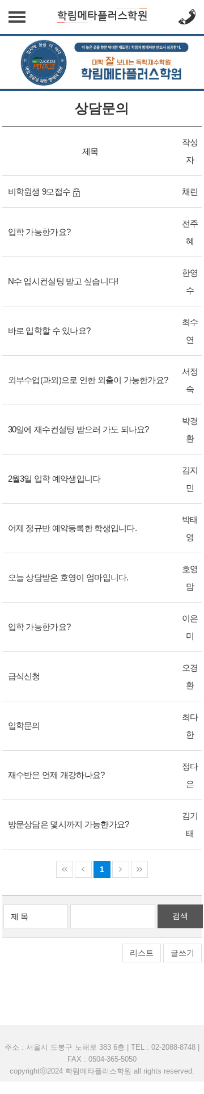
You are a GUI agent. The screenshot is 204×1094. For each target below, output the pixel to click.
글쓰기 (182, 952)
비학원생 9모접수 (39, 191)
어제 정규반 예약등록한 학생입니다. (72, 528)
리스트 (142, 952)
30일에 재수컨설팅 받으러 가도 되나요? (78, 429)
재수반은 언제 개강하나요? (56, 775)
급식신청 (24, 676)
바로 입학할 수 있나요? (49, 330)
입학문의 (24, 725)
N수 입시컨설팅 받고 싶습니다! (63, 281)
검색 (180, 915)
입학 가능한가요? (39, 232)
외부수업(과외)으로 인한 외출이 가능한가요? (88, 380)
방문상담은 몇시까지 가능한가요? (68, 824)
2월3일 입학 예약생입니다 (54, 478)
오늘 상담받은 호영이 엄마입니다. (68, 577)
